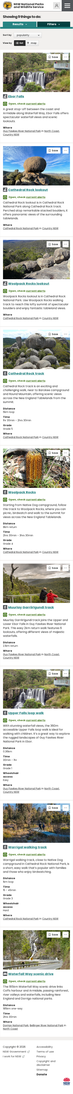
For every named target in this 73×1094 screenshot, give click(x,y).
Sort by (7, 35)
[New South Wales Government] (66, 1081)
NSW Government (14, 1051)
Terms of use (45, 1051)
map (33, 42)
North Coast (51, 131)
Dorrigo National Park (16, 1025)
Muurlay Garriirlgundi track (31, 607)
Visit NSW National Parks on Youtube (21, 1088)
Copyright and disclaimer (45, 1063)
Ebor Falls (16, 96)
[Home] (7, 5)
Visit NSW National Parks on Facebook (6, 1088)
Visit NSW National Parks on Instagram (13, 1088)
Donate (41, 1074)
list (21, 42)
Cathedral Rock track (26, 373)
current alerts (35, 103)
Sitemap (42, 1069)
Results (18, 24)
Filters (51, 24)
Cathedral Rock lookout (28, 190)
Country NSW (11, 134)
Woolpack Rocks (22, 492)
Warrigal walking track (27, 847)
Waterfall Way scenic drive (31, 974)
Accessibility (44, 1047)
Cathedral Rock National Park (21, 228)
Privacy (41, 1056)
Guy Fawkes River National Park (22, 131)
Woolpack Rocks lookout (28, 283)
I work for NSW (12, 1056)
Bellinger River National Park (46, 1025)
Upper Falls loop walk (26, 713)
